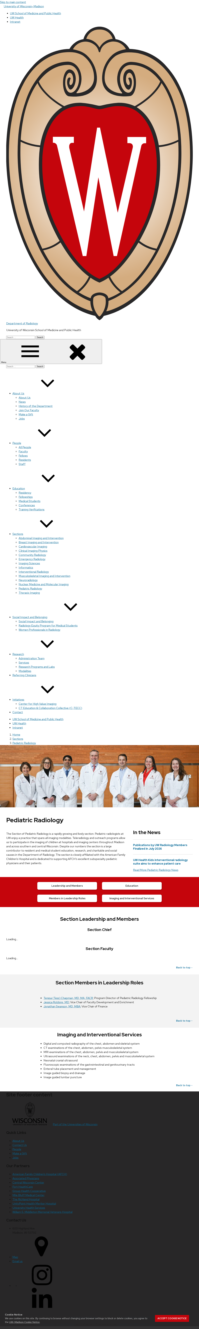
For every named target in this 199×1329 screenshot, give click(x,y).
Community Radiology (32, 555)
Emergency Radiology (32, 559)
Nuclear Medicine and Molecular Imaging (44, 584)
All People (25, 447)
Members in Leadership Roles (67, 898)
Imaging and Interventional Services (131, 898)
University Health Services (28, 1208)
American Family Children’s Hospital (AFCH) (39, 1174)
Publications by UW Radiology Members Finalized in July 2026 (160, 846)
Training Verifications (31, 509)
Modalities (25, 671)
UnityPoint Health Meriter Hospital (34, 1203)
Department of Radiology (22, 323)
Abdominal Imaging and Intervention (41, 538)
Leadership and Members (67, 885)
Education (18, 488)
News (22, 402)
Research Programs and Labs (37, 667)
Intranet (15, 21)
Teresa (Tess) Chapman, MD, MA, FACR (68, 998)
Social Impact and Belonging (29, 617)
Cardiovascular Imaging (33, 546)
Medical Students (29, 501)
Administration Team (31, 658)
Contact (17, 712)
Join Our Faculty (29, 410)
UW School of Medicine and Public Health (35, 13)
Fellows (23, 455)
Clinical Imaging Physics (33, 550)
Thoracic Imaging (29, 592)
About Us (18, 393)
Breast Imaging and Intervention (39, 542)
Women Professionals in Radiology (39, 630)
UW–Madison (24, 6)
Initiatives (18, 699)
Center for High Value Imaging (37, 704)
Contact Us (19, 1145)
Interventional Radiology (34, 571)
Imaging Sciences (29, 563)
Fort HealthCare (22, 1187)
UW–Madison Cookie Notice (24, 1322)
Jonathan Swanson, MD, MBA (62, 1006)
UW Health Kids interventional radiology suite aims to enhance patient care (160, 861)
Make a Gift (26, 414)
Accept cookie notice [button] (172, 1318)
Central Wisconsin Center (28, 1182)
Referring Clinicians (24, 675)
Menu (4, 362)
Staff (22, 464)
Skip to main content (13, 2)
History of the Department (36, 406)
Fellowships (26, 497)
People (16, 443)
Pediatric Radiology (30, 588)
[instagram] (42, 1285)
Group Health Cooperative (29, 1191)
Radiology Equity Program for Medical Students (48, 625)
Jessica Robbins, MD (56, 1002)
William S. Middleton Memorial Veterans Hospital (42, 1212)
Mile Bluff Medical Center (28, 1195)
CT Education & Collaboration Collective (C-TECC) (50, 708)
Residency (25, 492)
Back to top (183, 967)
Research (18, 654)
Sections (17, 534)
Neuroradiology (28, 580)
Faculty (23, 451)
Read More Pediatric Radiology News (155, 870)
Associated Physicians (25, 1178)
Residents (25, 460)
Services (24, 662)
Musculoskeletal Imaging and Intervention (44, 576)
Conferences (27, 505)
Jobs (22, 418)
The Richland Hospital (25, 1199)
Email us (17, 1261)
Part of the (75, 1124)
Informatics (26, 567)
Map (15, 1257)
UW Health (17, 17)
